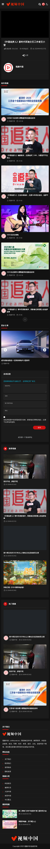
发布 (39, 427)
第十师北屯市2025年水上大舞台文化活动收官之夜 (21, 553)
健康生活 (8, 787)
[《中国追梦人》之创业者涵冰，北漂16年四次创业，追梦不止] (25, 179)
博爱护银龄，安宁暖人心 (27, 821)
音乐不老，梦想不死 (11, 481)
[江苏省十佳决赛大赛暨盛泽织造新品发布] (25, 102)
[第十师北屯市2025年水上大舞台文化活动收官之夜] (25, 538)
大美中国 (8, 791)
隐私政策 (8, 771)
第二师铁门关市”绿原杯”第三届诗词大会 (33, 811)
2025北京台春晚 (13, 235)
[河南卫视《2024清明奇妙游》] (25, 572)
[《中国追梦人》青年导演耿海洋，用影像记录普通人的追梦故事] (25, 293)
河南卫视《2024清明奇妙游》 (14, 587)
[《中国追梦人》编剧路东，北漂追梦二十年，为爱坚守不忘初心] (25, 139)
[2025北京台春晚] (25, 218)
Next (44, 349)
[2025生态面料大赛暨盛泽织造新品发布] (25, 256)
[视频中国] (8, 67)
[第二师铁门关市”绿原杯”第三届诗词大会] (9, 814)
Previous (5, 349)
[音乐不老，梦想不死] (25, 466)
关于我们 (8, 759)
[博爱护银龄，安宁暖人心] (9, 824)
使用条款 (8, 767)
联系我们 (8, 763)
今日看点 (8, 800)
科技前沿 (8, 783)
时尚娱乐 (25, 49)
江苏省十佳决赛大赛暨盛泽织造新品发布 (21, 118)
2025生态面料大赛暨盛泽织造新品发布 (20, 272)
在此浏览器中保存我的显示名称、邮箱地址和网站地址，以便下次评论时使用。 (25, 421)
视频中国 (19, 67)
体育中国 (8, 796)
